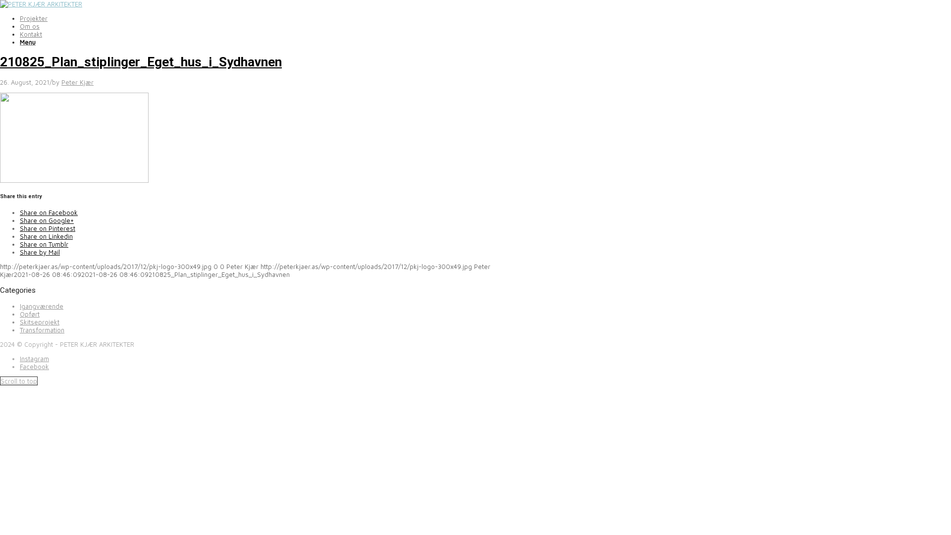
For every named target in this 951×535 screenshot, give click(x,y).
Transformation (42, 330)
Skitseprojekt (39, 322)
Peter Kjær (77, 82)
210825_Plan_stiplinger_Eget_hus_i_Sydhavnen (141, 61)
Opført (30, 314)
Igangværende (41, 306)
